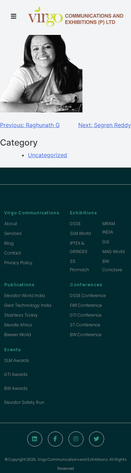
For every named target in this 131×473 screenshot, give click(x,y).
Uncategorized (47, 154)
